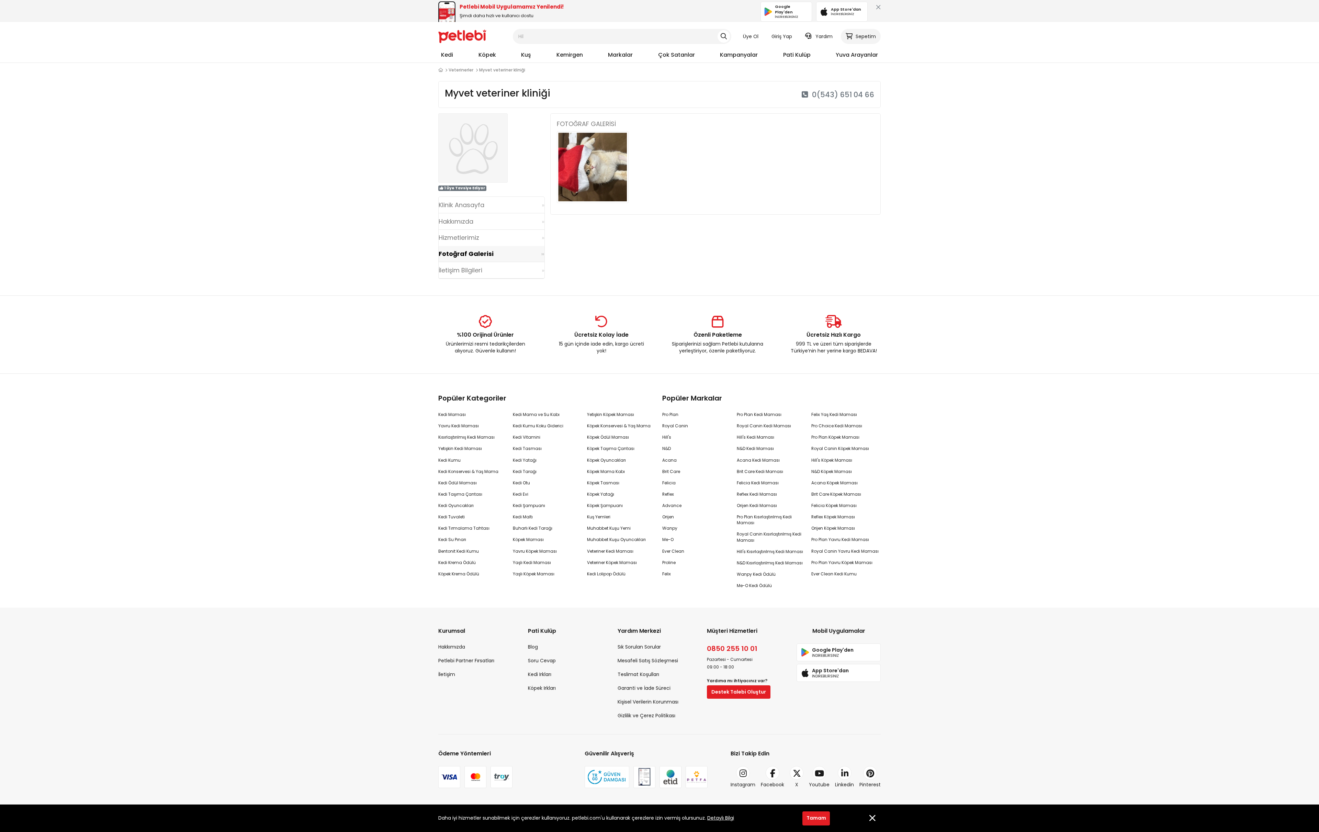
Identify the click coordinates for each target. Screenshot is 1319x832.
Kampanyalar (739, 55)
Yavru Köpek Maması (535, 551)
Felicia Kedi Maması (758, 483)
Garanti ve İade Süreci (644, 688)
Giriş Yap (781, 36)
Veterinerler (461, 70)
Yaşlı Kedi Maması (532, 562)
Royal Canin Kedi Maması (764, 426)
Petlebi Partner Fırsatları (466, 660)
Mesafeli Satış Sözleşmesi (648, 660)
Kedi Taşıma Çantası (460, 494)
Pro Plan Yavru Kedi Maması (840, 539)
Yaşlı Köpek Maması (533, 574)
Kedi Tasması (527, 448)
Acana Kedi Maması (758, 460)
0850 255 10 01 (732, 648)
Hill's (666, 437)
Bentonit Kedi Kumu (458, 551)
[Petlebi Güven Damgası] (607, 777)
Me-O (668, 539)
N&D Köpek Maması (831, 471)
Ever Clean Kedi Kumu (834, 574)
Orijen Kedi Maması (757, 505)
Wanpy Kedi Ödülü (756, 574)
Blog (533, 646)
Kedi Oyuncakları (456, 505)
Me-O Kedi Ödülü (754, 585)
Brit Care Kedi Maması (760, 471)
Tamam (816, 817)
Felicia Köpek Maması (834, 505)
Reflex (668, 494)
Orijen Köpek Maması (833, 528)
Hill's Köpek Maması (831, 460)
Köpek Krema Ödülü (458, 574)
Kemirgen (569, 55)
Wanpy (669, 528)
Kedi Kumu (449, 460)
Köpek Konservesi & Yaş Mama (619, 426)
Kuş (526, 55)
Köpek (487, 55)
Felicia (669, 483)
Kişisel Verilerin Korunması (648, 701)
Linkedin (844, 784)
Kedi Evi (520, 494)
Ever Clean (673, 551)
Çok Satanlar (676, 55)
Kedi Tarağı (525, 471)
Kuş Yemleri (598, 517)
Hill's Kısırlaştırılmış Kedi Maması (770, 551)
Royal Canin (675, 426)
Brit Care (671, 471)
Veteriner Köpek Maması (612, 562)
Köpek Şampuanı (605, 505)
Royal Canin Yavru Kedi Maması (845, 551)
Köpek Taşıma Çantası (610, 448)
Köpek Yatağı (600, 494)
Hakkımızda (456, 221)
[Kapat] (877, 8)
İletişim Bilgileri (460, 270)
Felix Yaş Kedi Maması (834, 414)
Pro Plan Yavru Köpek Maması (841, 562)
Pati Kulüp (797, 55)
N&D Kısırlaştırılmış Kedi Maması (770, 563)
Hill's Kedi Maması (755, 437)
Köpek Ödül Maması (608, 437)
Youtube (819, 784)
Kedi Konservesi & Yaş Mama (468, 471)
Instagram (743, 784)
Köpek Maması (528, 539)
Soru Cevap (542, 660)
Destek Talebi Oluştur (738, 691)
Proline (669, 562)
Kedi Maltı (523, 517)
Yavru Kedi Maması (458, 426)
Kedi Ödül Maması (457, 483)
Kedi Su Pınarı (452, 539)
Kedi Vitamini (526, 437)
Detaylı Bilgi (720, 817)
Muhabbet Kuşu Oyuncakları (616, 539)
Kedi (447, 55)
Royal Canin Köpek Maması (840, 448)
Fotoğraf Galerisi (466, 253)
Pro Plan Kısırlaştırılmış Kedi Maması (764, 520)
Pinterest (870, 784)
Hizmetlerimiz (459, 237)
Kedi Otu (521, 483)
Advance (671, 505)
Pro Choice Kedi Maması (836, 426)
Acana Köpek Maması (834, 483)
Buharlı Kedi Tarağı (532, 528)
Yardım (824, 36)
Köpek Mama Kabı (606, 471)
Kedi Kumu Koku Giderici (538, 426)
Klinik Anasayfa (461, 205)
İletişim (446, 674)
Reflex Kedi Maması (757, 494)
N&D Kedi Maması (755, 448)
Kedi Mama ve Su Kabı (536, 414)
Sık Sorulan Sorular (639, 646)
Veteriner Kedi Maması (610, 551)
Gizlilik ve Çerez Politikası (646, 715)
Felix (666, 574)
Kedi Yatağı (525, 460)
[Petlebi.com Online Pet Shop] (462, 36)
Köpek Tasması (603, 483)
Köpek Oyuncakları (606, 460)
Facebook (772, 784)
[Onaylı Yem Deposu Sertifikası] (644, 777)
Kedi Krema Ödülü (457, 562)
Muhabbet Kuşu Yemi (609, 528)
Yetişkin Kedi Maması (460, 448)
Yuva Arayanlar (857, 55)
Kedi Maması (452, 414)
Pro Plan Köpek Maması (835, 437)
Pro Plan (670, 414)
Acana (669, 460)
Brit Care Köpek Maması (836, 494)
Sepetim (866, 36)
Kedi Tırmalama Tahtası (463, 528)
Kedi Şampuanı (529, 505)
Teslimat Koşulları (638, 674)
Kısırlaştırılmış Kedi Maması (466, 437)
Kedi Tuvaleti (451, 517)
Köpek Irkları (542, 688)
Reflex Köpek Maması (833, 517)
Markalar (620, 55)
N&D (666, 448)
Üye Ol (750, 36)
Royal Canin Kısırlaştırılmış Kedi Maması (769, 537)
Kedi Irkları (539, 674)
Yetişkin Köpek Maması (610, 414)
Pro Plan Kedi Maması (759, 414)
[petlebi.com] (440, 70)
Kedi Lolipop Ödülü (606, 574)
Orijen (668, 517)
